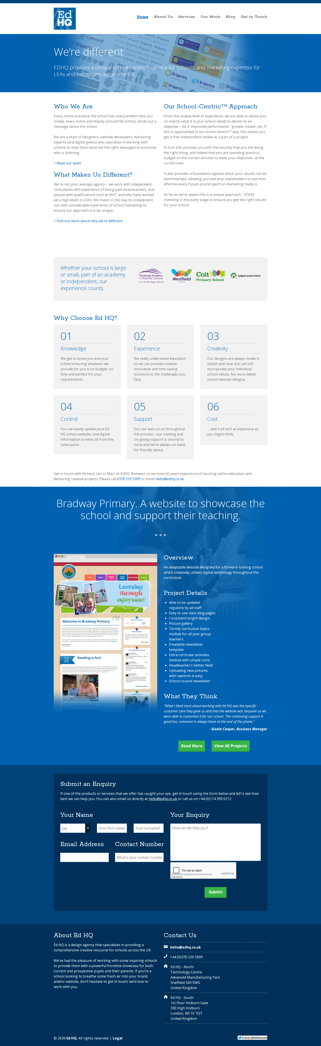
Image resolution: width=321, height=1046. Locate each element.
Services (186, 16)
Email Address (82, 844)
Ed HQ (71, 1038)
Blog (230, 16)
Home (142, 16)
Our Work (210, 16)
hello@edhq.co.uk (169, 478)
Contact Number (139, 844)
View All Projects (230, 745)
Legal (118, 1038)
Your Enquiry (190, 815)
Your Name (76, 815)
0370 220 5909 (128, 478)
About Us (163, 16)
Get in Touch (254, 16)
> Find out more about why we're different (88, 220)
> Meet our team (67, 163)
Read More (191, 745)
